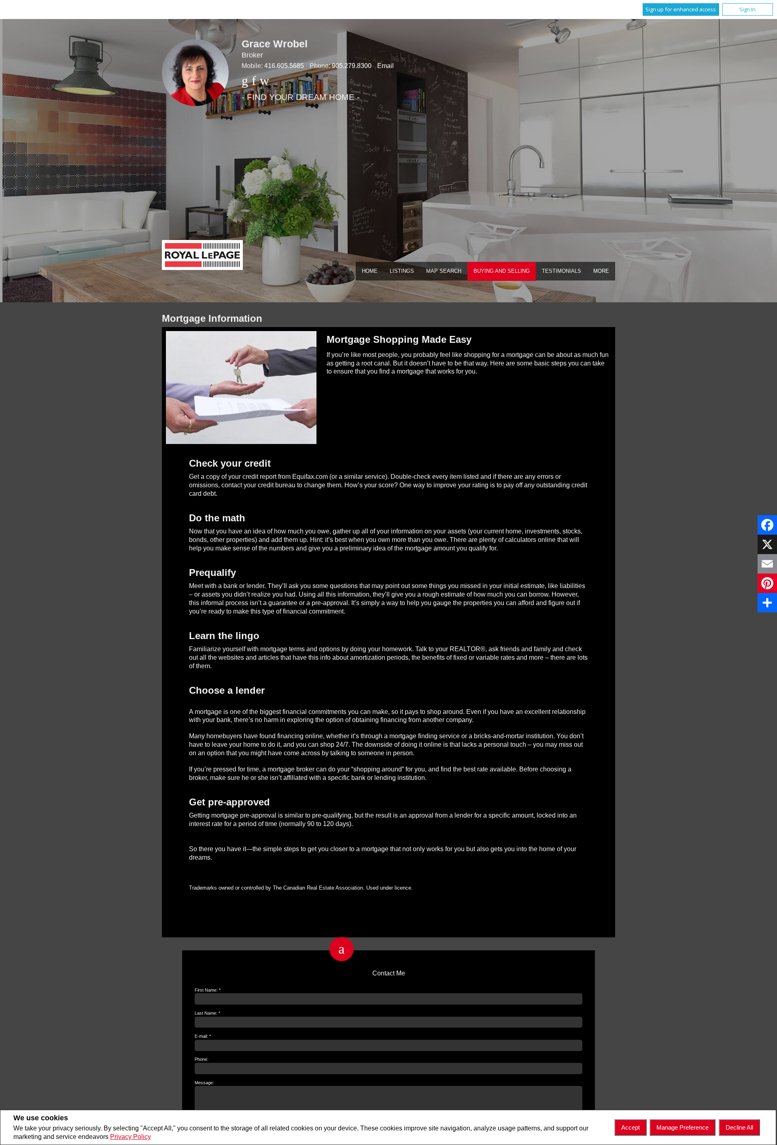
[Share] (767, 602)
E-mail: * (203, 1036)
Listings (402, 271)
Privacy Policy (130, 1136)
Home (370, 271)
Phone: (201, 1059)
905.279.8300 (352, 65)
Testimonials (561, 271)
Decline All (739, 1127)
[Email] (767, 564)
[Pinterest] (767, 583)
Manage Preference (682, 1127)
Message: (204, 1082)
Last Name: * (207, 1013)
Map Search (443, 271)
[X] (767, 544)
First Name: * (208, 990)
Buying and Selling (501, 271)
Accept (630, 1127)
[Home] (202, 256)
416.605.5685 (284, 65)
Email (385, 65)
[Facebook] (767, 525)
